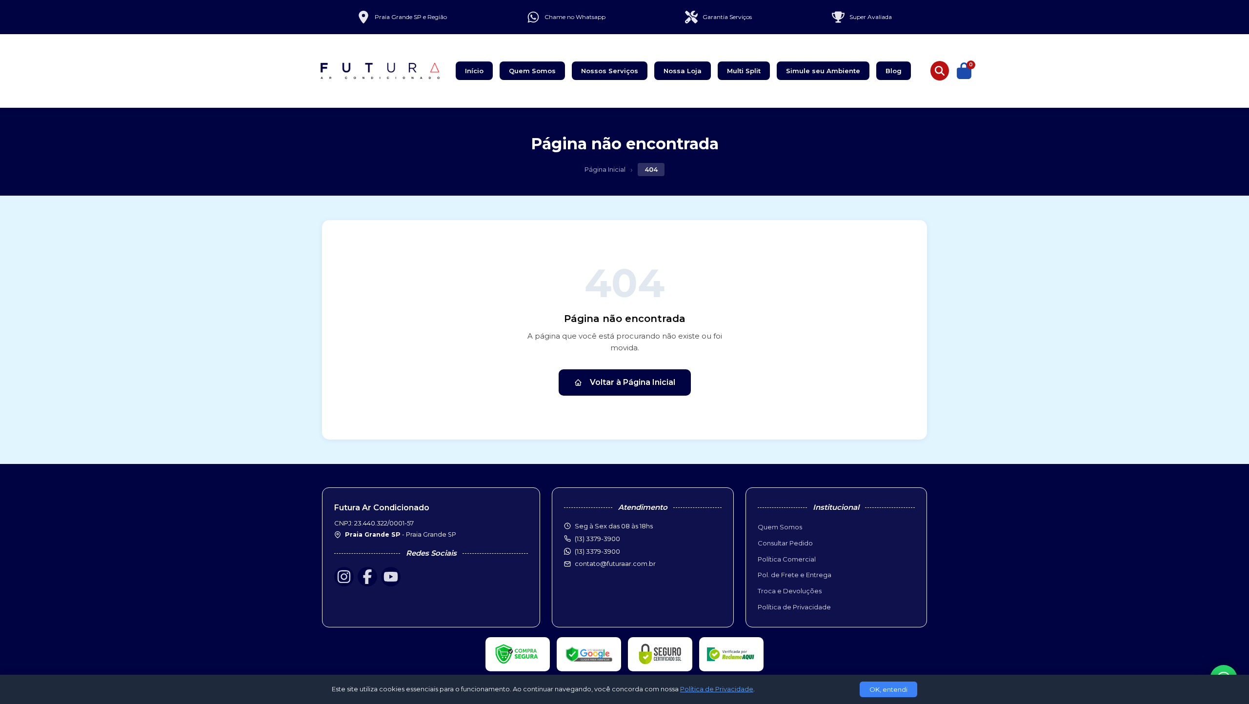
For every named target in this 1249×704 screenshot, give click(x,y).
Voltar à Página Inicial (632, 382)
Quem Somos (532, 71)
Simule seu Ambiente (823, 71)
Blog (894, 71)
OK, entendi (888, 689)
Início (474, 71)
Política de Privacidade (794, 607)
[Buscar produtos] (939, 70)
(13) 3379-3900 (597, 551)
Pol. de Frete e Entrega (794, 575)
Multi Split (744, 71)
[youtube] (391, 576)
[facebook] (367, 576)
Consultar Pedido (785, 543)
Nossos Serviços (609, 71)
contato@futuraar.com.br (615, 563)
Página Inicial (604, 169)
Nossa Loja (683, 71)
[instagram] (344, 576)
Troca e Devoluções (790, 591)
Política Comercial (787, 559)
